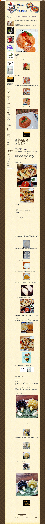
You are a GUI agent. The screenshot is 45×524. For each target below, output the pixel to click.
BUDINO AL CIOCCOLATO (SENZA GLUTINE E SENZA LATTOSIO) (10, 153)
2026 (7, 141)
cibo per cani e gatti (8, 106)
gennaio (8, 159)
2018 (7, 161)
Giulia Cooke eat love (8, 92)
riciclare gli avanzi (8, 131)
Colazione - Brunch (8, 107)
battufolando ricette (8, 89)
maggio (8, 156)
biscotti (7, 104)
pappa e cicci (8, 98)
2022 (7, 144)
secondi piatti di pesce (8, 134)
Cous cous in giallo (20, 142)
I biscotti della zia (8, 93)
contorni (7, 109)
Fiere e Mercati (8, 115)
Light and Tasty (18, 18)
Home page (27, 517)
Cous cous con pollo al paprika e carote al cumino (23, 140)
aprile (8, 157)
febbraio (8, 158)
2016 (7, 162)
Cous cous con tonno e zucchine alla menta (23, 141)
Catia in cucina (8, 90)
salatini (7, 132)
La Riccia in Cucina (8, 96)
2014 (7, 163)
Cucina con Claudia (8, 91)
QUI (25, 158)
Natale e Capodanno (8, 124)
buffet (7, 105)
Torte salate (8, 138)
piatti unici (7, 128)
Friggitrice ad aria (8, 117)
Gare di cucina (8, 118)
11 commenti (22, 376)
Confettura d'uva (20, 513)
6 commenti (22, 515)
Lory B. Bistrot (8, 97)
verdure (7, 139)
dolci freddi (8, 113)
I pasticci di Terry (8, 94)
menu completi (8, 123)
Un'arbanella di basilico (8, 99)
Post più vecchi (36, 517)
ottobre (8, 147)
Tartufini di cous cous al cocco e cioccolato (23, 139)
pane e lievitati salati (8, 125)
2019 (7, 160)
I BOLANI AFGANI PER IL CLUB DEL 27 (21, 149)
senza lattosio (8, 136)
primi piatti (7, 129)
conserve (7, 108)
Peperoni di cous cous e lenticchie (22, 143)
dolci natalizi (8, 114)
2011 (7, 165)
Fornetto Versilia (8, 116)
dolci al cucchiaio (8, 111)
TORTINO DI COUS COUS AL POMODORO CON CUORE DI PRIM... (10, 149)
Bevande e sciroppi (8, 103)
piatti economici (8, 126)
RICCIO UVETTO (9, 151)
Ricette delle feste (8, 130)
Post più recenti (16, 517)
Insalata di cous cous (20, 144)
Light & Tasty (8, 121)
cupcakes (7, 110)
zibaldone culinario (8, 100)
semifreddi (7, 135)
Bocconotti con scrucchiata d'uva (22, 514)
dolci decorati (8, 112)
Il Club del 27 (8, 119)
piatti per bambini (8, 127)
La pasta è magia (8, 120)
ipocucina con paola (8, 95)
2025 (7, 142)
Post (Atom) (19, 518)
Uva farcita (19, 512)
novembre (8, 146)
